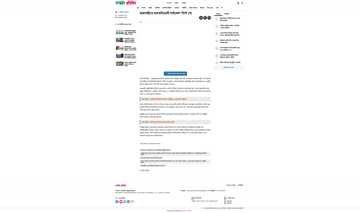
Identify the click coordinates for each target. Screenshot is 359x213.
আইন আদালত (193, 8)
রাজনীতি (157, 8)
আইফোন (229, 203)
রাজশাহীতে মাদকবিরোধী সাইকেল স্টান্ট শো (153, 166)
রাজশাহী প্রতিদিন (167, 8)
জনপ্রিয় (226, 14)
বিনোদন (202, 8)
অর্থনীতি (184, 8)
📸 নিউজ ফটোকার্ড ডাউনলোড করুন (175, 73)
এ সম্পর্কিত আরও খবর (124, 24)
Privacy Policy (231, 185)
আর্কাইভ (176, 3)
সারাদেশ (176, 8)
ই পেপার (169, 3)
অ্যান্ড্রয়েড (229, 201)
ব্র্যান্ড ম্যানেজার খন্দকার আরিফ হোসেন (151, 158)
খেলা (217, 8)
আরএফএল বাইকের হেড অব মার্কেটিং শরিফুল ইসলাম (155, 150)
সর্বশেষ (143, 8)
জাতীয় (150, 8)
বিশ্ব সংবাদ (210, 8)
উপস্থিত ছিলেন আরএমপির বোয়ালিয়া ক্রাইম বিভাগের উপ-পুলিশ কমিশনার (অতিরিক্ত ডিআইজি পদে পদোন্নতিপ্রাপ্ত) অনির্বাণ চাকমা (174, 154)
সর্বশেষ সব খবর (228, 67)
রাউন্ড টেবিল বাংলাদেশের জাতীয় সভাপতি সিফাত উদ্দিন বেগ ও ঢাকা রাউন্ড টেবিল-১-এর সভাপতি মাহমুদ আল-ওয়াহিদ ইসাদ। (173, 162)
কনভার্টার (184, 3)
